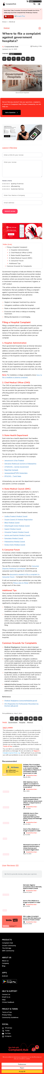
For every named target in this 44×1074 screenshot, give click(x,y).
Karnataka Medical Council (13, 538)
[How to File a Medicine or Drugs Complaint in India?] (12, 834)
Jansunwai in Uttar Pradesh (14, 460)
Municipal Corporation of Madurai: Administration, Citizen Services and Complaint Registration (31, 847)
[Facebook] (14, 59)
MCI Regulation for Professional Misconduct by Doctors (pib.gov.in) (21, 705)
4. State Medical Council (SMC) (20, 258)
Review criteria (7, 180)
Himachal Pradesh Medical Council (16, 532)
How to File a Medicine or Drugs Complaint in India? (32, 830)
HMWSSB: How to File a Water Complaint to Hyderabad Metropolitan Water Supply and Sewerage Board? (32, 816)
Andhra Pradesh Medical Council (15, 516)
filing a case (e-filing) (20, 583)
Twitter (7, 1031)
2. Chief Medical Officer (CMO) (20, 253)
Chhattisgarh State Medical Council (17, 526)
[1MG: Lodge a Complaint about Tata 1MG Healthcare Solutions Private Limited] (12, 922)
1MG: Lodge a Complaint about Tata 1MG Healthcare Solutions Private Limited (32, 918)
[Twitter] (9, 59)
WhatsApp (8, 1028)
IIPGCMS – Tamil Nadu (12, 476)
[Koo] (18, 59)
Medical (12, 22)
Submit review (10, 211)
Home (4, 22)
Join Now (10, 17)
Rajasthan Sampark (11, 470)
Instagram (8, 1036)
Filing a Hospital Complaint (17, 247)
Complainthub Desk (11, 47)
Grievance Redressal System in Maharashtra (20, 464)
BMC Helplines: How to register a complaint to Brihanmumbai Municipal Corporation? (31, 784)
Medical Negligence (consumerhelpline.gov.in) (20, 701)
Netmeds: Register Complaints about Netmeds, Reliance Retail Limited (32, 886)
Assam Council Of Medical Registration (18, 519)
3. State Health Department (19, 255)
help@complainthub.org (11, 753)
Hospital (22, 723)
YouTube (8, 1033)
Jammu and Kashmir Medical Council (17, 535)
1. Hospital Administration (19, 250)
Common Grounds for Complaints (19, 266)
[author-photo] (24, 775)
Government (12, 723)
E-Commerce (6, 894)
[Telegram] (23, 59)
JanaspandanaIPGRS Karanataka (15, 473)
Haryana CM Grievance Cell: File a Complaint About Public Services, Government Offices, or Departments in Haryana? (32, 801)
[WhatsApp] (4, 59)
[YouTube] (3, 1033)
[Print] (32, 59)
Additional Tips (15, 263)
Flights (4, 774)
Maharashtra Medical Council (14, 541)
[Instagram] (3, 1036)
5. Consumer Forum (16, 261)
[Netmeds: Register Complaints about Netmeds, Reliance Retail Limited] (12, 890)
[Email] (28, 59)
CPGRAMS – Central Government (16, 467)
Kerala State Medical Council (14, 545)
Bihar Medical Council (12, 523)
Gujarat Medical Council (12, 529)
